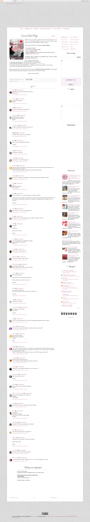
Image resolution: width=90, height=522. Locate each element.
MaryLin (14, 98)
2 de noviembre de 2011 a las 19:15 (19, 146)
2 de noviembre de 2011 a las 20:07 (19, 179)
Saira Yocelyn (15, 457)
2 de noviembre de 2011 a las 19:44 (19, 154)
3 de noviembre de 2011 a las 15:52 (19, 252)
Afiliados (65, 37)
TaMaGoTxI (14, 256)
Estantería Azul (66, 285)
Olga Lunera (34, 516)
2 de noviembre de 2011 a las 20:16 (19, 189)
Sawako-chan (15, 374)
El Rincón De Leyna (67, 282)
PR (72, 47)
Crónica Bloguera (75, 39)
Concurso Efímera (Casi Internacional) (73, 213)
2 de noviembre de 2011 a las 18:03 (19, 94)
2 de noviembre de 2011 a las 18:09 (19, 103)
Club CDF (73, 49)
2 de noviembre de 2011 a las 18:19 (19, 111)
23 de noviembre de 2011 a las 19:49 (19, 453)
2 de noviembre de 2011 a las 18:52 (19, 136)
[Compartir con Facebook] (30, 79)
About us (28, 28)
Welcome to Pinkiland (67, 305)
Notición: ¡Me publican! (67, 240)
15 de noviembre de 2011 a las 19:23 (19, 418)
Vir (13, 107)
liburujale (14, 357)
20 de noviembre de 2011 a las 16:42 (19, 433)
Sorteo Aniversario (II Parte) (73, 204)
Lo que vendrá (65, 49)
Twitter (42, 63)
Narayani (14, 437)
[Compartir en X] (29, 79)
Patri (13, 223)
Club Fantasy (65, 294)
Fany (13, 410)
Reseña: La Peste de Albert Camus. (69, 303)
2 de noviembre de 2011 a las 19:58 (19, 161)
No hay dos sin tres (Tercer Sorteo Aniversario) (73, 255)
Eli (13, 150)
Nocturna (14, 326)
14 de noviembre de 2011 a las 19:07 (19, 399)
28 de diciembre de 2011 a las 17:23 (19, 461)
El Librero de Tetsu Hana (68, 270)
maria (13, 403)
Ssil (13, 183)
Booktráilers (65, 44)
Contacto (66, 28)
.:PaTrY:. (14, 273)
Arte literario (65, 278)
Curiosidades (75, 42)
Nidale (13, 249)
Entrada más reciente (13, 497)
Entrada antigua (53, 497)
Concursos (16, 81)
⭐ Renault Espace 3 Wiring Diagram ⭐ (70, 295)
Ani (13, 216)
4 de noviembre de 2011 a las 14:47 (19, 284)
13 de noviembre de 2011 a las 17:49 (19, 370)
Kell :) (13, 288)
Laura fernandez (15, 307)
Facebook (39, 63)
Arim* (13, 208)
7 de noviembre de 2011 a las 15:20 (19, 342)
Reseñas (36, 29)
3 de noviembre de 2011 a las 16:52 (19, 260)
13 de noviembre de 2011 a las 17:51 (19, 380)
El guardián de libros (67, 291)
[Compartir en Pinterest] (31, 79)
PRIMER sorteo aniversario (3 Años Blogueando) (74, 187)
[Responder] (20, 90)
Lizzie (13, 239)
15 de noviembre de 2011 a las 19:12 (19, 406)
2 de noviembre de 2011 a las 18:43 (19, 121)
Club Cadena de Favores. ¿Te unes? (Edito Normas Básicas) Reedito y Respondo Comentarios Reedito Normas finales (74, 177)
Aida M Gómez (15, 264)
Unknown (14, 165)
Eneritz (13, 175)
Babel (13, 90)
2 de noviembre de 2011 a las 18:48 (19, 128)
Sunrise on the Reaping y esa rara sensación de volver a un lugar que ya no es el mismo (70, 288)
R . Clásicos (74, 37)
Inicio (21, 29)
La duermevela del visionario (69, 275)
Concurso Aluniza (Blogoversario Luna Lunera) (73, 222)
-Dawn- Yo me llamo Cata (17, 393)
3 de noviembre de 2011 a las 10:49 (19, 235)
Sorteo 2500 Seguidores (73, 247)
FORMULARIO (35, 53)
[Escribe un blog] (27, 79)
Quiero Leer (65, 47)
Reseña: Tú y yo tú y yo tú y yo (68, 283)
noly (13, 299)
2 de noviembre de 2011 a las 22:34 (19, 219)
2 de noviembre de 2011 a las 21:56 (19, 212)
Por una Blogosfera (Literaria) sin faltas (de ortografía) (74, 196)
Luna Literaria (45, 28)
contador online (71, 317)
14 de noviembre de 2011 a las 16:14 (19, 389)
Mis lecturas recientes (67, 292)
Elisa (13, 140)
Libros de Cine (73, 44)
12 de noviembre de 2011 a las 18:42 (19, 362)
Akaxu (13, 158)
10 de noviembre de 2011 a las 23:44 (19, 353)
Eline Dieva (14, 115)
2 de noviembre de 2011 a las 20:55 (19, 204)
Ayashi (13, 366)
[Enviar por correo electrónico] (26, 79)
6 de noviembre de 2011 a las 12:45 (19, 322)
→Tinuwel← (15, 125)
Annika (13, 384)
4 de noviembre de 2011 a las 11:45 (19, 269)
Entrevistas (65, 42)
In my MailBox (57, 29)
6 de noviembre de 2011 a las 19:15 (19, 329)
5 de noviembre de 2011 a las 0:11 (19, 295)
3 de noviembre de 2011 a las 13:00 (19, 245)
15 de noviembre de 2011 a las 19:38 (19, 425)
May (13, 193)
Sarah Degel (15, 422)
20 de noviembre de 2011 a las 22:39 (19, 446)
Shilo (13, 429)
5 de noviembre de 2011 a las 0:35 (19, 303)
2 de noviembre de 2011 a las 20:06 (19, 171)
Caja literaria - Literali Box (68, 306)
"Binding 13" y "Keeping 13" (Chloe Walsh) (71, 276)
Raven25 (14, 346)
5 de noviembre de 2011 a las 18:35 (19, 314)
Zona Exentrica (66, 302)
